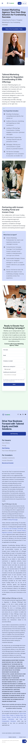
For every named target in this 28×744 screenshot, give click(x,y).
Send (14, 384)
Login (19, 3)
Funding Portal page (13, 519)
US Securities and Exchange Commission (12, 528)
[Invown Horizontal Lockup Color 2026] (10, 2)
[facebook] (18, 414)
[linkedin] (20, 414)
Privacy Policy (5, 715)
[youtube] (25, 414)
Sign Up (24, 3)
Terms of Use (22, 713)
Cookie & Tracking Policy (16, 715)
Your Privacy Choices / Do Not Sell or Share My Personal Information (14, 717)
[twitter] (23, 414)
